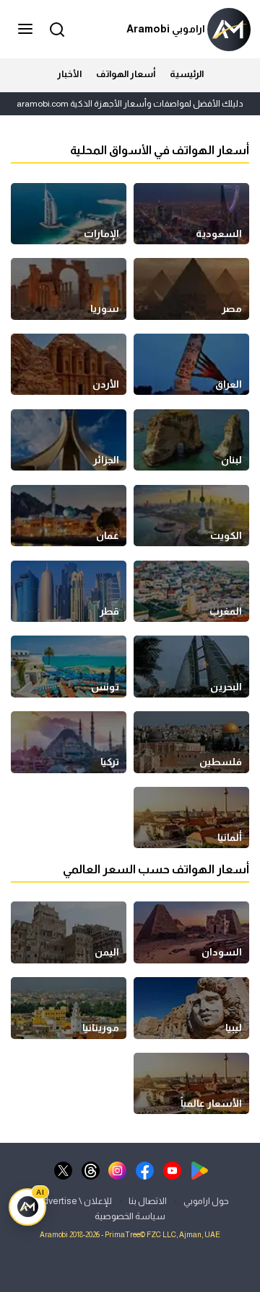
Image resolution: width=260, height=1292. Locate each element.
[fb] (145, 1169)
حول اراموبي (206, 1200)
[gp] (200, 1169)
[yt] (172, 1169)
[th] (91, 1169)
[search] (55, 28)
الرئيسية (187, 73)
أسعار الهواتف (125, 73)
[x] (63, 1169)
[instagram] (117, 1169)
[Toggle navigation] (26, 30)
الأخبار (69, 73)
